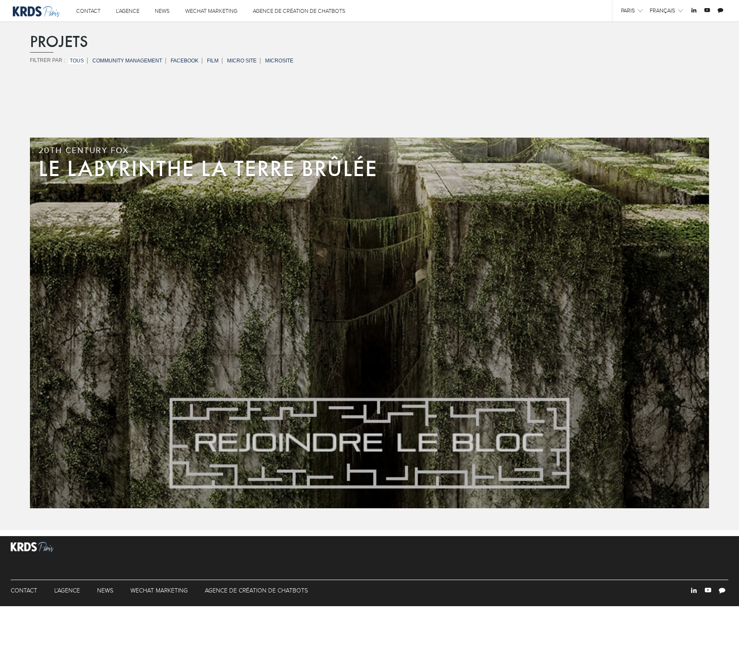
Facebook (184, 61)
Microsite (279, 61)
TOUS (77, 61)
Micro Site (242, 61)
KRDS (36, 11)
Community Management (127, 61)
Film (213, 61)
